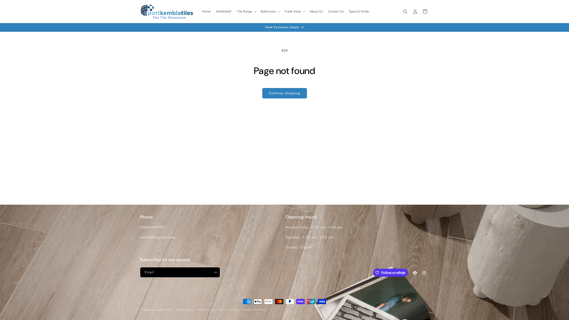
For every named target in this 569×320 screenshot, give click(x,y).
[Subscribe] (215, 272)
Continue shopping (284, 93)
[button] (246, 11)
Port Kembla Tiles (161, 310)
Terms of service (228, 309)
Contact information (254, 309)
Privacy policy (185, 309)
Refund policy (206, 309)
